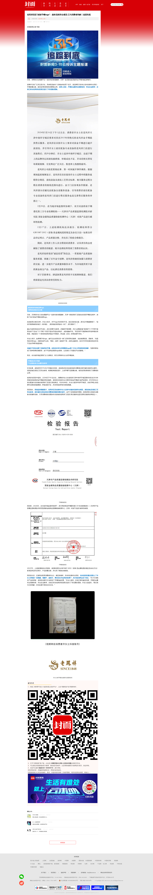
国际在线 (81, 860)
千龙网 (99, 863)
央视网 (74, 860)
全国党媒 (52, 860)
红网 (86, 863)
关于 (102, 4)
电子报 (88, 4)
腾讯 (39, 863)
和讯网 (73, 863)
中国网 (67, 860)
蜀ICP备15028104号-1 (86, 880)
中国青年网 (98, 860)
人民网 (44, 860)
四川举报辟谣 (95, 4)
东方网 (92, 863)
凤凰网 (116, 860)
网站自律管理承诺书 (106, 872)
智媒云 (42, 867)
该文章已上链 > (42, 18)
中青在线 (119, 863)
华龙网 (112, 863)
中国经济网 (108, 860)
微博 (84, 4)
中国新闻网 (88, 860)
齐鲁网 (80, 863)
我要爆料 (73, 872)
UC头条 (32, 863)
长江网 (105, 863)
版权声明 (63, 872)
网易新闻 (64, 863)
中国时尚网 (33, 867)
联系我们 (53, 872)
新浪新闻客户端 (48, 863)
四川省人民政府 (34, 860)
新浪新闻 (56, 863)
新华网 (60, 860)
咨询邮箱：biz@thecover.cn (88, 872)
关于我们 (43, 872)
